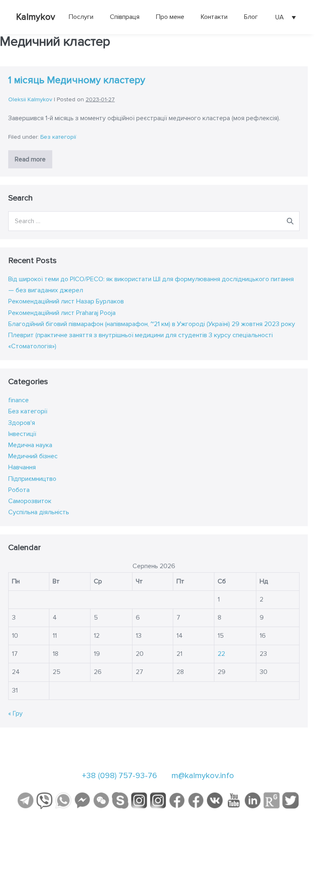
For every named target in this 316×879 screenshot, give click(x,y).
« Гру (15, 713)
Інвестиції (22, 434)
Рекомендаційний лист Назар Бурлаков (66, 301)
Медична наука (30, 445)
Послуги (81, 17)
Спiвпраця (124, 17)
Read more (33, 161)
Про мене (170, 17)
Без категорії (58, 136)
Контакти (214, 17)
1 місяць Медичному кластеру (76, 80)
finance (18, 400)
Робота (19, 490)
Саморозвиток (29, 501)
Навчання (22, 467)
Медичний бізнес (33, 456)
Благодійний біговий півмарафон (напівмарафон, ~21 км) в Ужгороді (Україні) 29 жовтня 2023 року (151, 324)
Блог (251, 17)
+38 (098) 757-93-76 (119, 776)
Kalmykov (35, 17)
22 (221, 654)
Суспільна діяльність (38, 512)
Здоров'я (21, 423)
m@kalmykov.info (203, 776)
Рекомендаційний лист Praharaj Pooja (62, 313)
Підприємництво (32, 479)
